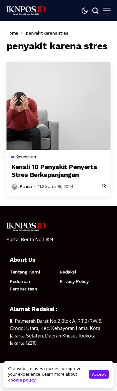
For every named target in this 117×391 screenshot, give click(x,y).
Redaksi (68, 271)
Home (12, 33)
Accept (99, 374)
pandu (26, 186)
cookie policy (22, 380)
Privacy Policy (74, 281)
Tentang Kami (25, 271)
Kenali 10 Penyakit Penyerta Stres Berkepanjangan (54, 171)
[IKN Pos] (26, 10)
